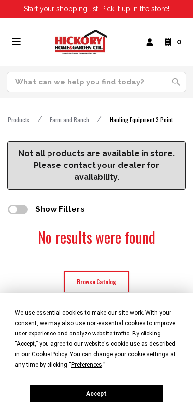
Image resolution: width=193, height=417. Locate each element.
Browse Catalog (96, 281)
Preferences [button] (86, 364)
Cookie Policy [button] (49, 354)
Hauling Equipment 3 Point (141, 119)
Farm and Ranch (69, 119)
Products (18, 119)
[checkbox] (18, 209)
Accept (96, 393)
